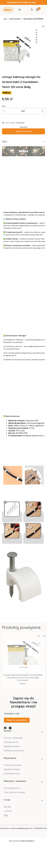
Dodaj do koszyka (23, 131)
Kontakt (7, 806)
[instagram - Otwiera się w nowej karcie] (10, 727)
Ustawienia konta (12, 773)
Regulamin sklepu (12, 746)
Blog (6, 815)
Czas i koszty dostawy (14, 792)
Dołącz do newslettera (17, 720)
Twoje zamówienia (12, 765)
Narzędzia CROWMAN (33, 19)
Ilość (4, 106)
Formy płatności (12, 788)
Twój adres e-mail (11, 713)
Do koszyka (23, 667)
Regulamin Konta (12, 769)
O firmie (7, 811)
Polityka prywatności (14, 750)
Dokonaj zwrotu (11, 742)
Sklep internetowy (21, 841)
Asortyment (15, 19)
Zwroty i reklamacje (13, 737)
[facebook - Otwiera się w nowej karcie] (5, 727)
